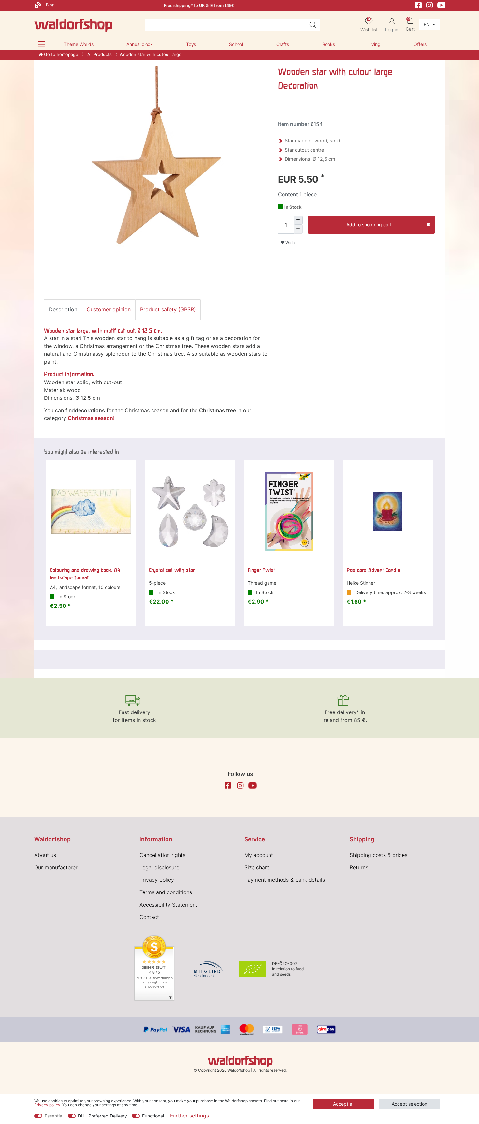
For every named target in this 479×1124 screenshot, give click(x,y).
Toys (191, 44)
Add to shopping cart (369, 224)
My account (258, 855)
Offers (420, 44)
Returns (359, 867)
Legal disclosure (159, 867)
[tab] (63, 309)
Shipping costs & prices (378, 855)
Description (63, 309)
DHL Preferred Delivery (102, 1115)
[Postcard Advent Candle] (388, 512)
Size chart (256, 867)
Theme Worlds (79, 44)
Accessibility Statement (168, 904)
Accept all (343, 1104)
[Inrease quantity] (298, 220)
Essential (54, 1115)
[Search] (313, 25)
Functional (153, 1115)
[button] (41, 44)
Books (328, 44)
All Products (99, 54)
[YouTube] (441, 4)
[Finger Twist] (289, 512)
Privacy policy (156, 880)
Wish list (292, 242)
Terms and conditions (165, 892)
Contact (149, 917)
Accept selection (409, 1104)
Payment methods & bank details (284, 880)
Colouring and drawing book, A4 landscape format (85, 573)
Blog (50, 4)
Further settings (189, 1115)
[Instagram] (429, 4)
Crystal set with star (172, 570)
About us (45, 855)
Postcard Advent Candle (373, 570)
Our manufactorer (56, 867)
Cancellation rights (162, 855)
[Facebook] (418, 4)
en (427, 24)
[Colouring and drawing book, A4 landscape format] (91, 512)
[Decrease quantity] (298, 229)
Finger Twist (261, 570)
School (236, 44)
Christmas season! (91, 418)
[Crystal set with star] (190, 512)
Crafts (282, 44)
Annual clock (139, 44)
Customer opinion (109, 309)
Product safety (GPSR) (168, 309)
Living (374, 44)
